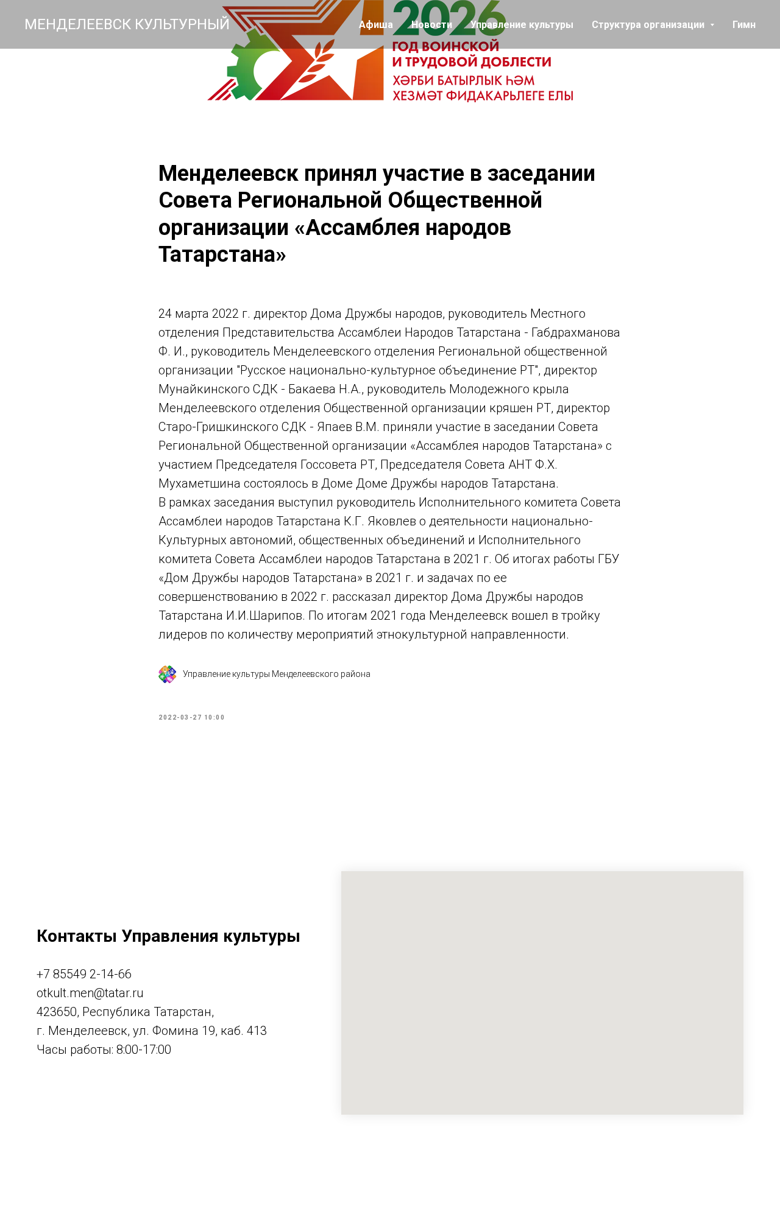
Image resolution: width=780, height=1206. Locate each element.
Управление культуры (521, 24)
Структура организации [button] (649, 24)
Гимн (744, 24)
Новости (431, 24)
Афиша (376, 24)
